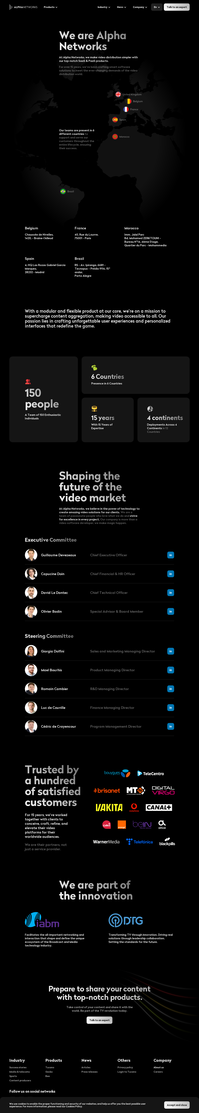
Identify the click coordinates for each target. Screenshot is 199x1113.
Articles (85, 1067)
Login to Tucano (127, 1071)
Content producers (20, 1080)
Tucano (49, 1067)
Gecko (49, 1071)
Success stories (17, 1067)
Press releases (89, 1071)
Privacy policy (125, 1067)
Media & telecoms (19, 1071)
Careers (158, 1071)
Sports (13, 1076)
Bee (47, 1076)
